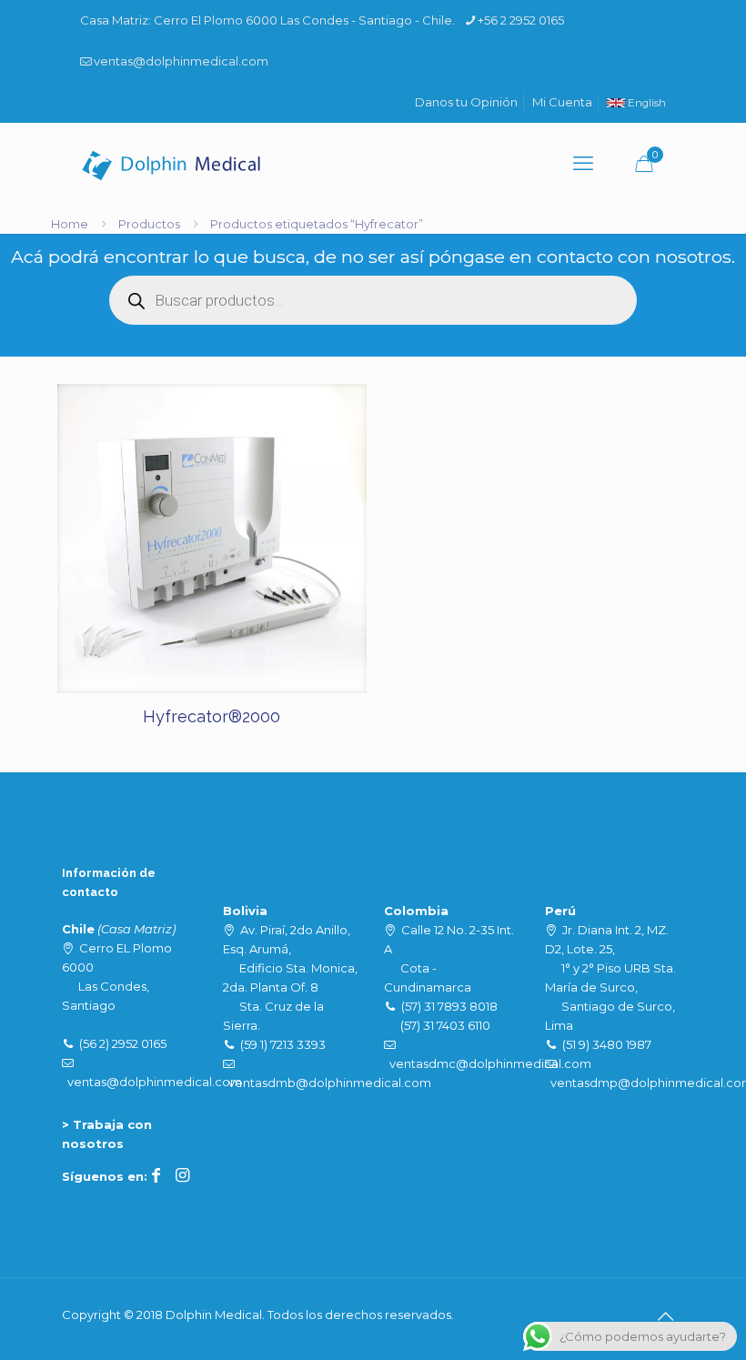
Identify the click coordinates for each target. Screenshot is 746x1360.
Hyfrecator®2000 (211, 716)
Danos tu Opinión (466, 102)
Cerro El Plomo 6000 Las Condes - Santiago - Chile (303, 20)
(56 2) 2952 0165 (122, 1043)
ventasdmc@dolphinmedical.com (490, 1063)
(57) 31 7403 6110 (445, 1025)
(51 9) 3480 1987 (606, 1044)
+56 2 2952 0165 (521, 20)
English (645, 102)
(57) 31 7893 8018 (449, 1006)
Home (69, 224)
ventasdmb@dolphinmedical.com (329, 1082)
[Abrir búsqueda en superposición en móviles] (373, 300)
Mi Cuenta (562, 102)
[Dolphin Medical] (171, 164)
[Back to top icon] (665, 1316)
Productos (149, 224)
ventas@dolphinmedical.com (181, 61)
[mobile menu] (583, 163)
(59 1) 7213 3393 (283, 1044)
